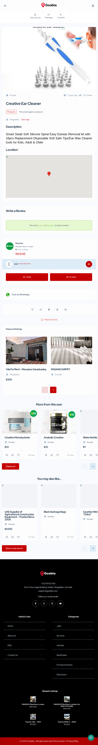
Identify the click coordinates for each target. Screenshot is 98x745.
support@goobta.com (48, 591)
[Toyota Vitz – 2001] (33, 717)
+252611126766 (48, 583)
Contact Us (13, 655)
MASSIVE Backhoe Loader (33, 704)
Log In (41, 225)
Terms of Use (59, 741)
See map (25, 119)
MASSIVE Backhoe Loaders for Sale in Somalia (67, 705)
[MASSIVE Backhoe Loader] (33, 699)
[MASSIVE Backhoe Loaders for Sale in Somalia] (67, 699)
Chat (28, 277)
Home (10, 626)
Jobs (59, 626)
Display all (10, 466)
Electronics (61, 674)
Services (60, 635)
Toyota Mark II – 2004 (67, 722)
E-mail (73, 277)
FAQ (10, 645)
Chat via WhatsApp (21, 294)
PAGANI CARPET (60, 369)
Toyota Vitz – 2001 (33, 722)
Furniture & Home (64, 665)
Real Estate (62, 655)
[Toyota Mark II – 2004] (67, 717)
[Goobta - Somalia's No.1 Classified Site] (49, 5)
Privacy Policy (72, 741)
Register (50, 225)
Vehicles (60, 645)
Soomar (19, 243)
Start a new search (14, 548)
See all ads (20, 253)
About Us (12, 635)
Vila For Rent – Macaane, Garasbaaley (26, 369)
